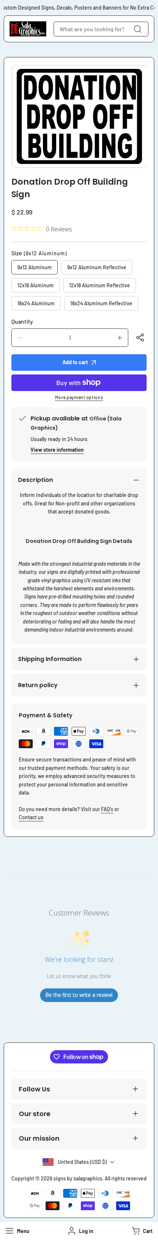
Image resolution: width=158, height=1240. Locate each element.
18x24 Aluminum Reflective (101, 303)
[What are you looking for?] (137, 29)
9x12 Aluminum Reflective (96, 267)
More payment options (79, 397)
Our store (34, 1113)
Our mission (39, 1138)
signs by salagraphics (77, 1178)
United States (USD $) (82, 1162)
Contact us (31, 817)
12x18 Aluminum (35, 285)
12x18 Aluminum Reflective (99, 285)
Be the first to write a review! (79, 994)
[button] (141, 1231)
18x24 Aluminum (36, 303)
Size (39, 252)
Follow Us (34, 1089)
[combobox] (101, 29)
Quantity (22, 321)
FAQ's (107, 809)
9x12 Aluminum (34, 267)
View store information (57, 450)
